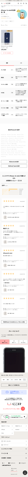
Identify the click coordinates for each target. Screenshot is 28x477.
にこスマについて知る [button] (6, 448)
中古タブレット (18, 426)
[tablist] (14, 379)
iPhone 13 (3, 147)
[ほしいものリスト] (24, 3)
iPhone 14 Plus (4, 141)
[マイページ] (21, 3)
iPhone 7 (24, 154)
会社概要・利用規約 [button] (6, 458)
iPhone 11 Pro (14, 151)
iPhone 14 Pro (22, 141)
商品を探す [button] (4, 422)
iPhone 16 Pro (20, 136)
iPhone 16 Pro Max (11, 136)
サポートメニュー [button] (5, 437)
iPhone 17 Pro (20, 134)
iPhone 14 (3, 143)
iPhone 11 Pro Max (5, 151)
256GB (21, 5)
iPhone (12, 5)
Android (17, 429)
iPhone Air (3, 134)
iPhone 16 (11, 138)
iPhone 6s (3, 156)
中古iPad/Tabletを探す (14, 166)
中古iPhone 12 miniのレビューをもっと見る (14, 322)
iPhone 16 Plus (4, 138)
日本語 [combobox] (12, 470)
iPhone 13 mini (21, 145)
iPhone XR (3, 152)
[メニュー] (2, 3)
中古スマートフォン (7, 5)
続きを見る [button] (7, 234)
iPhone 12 (3, 149)
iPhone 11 (20, 151)
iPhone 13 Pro (14, 145)
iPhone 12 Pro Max (11, 147)
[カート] (26, 3)
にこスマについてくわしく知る (11, 409)
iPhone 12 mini (16, 5)
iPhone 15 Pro (4, 140)
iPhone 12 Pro (19, 147)
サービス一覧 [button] (4, 453)
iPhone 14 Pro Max (13, 141)
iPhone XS (17, 152)
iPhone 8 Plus (4, 154)
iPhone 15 (18, 140)
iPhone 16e (3, 136)
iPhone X (23, 152)
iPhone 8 (11, 154)
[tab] (4, 379)
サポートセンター (7, 441)
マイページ (6, 444)
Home (2, 5)
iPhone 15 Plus (12, 140)
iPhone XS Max (10, 152)
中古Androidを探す (14, 161)
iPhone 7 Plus (17, 154)
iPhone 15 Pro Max (19, 138)
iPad (2, 433)
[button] (6, 18)
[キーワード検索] (18, 3)
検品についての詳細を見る (14, 385)
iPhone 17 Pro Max (11, 134)
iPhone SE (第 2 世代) (11, 149)
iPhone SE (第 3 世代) (12, 143)
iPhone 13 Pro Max (5, 145)
